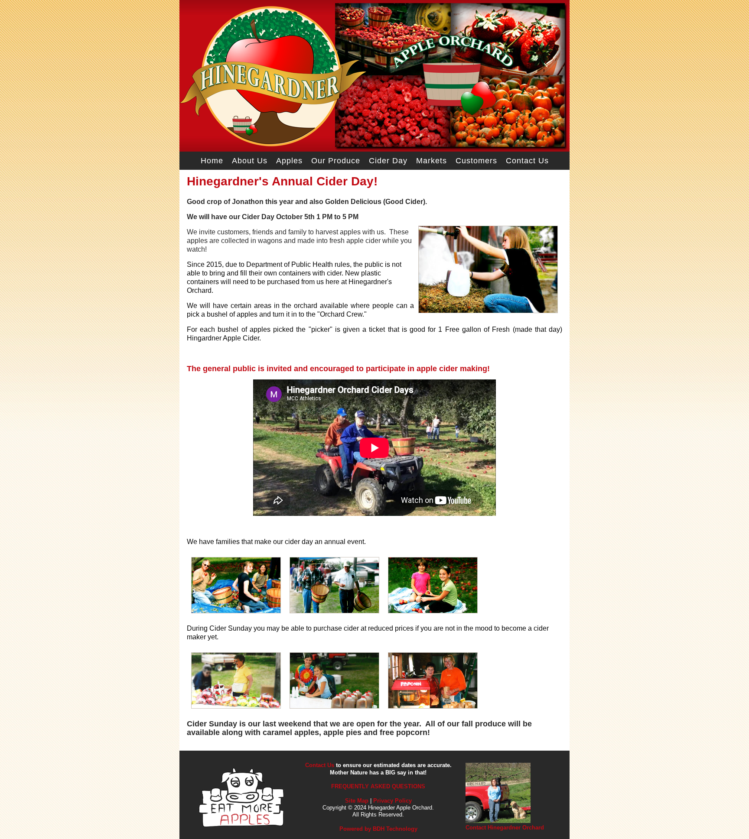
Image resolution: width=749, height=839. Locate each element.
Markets (431, 160)
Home (212, 160)
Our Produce (335, 160)
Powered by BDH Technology (378, 829)
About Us (249, 160)
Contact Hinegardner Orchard (505, 827)
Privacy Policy (392, 800)
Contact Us (527, 160)
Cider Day (388, 160)
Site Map (356, 800)
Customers (476, 160)
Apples (289, 160)
